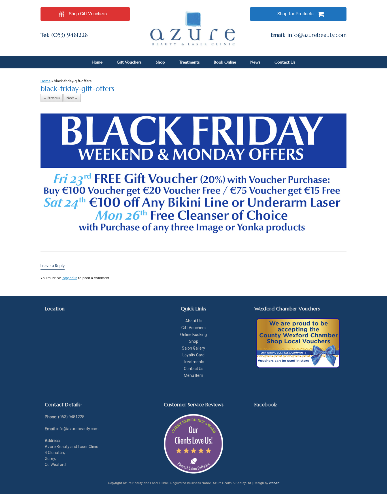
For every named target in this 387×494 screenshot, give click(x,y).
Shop (160, 62)
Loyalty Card (193, 355)
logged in (69, 278)
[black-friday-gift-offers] (193, 236)
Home (97, 62)
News (255, 62)
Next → (72, 98)
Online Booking (193, 334)
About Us (193, 321)
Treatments (189, 62)
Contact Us (285, 62)
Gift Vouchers (129, 62)
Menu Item (193, 375)
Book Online (225, 62)
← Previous (51, 98)
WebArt (274, 483)
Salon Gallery (193, 348)
